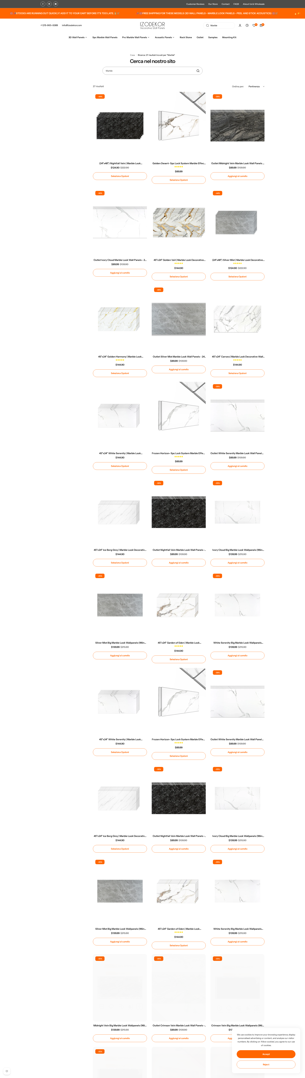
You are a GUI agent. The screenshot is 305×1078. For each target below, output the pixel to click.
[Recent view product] (247, 25)
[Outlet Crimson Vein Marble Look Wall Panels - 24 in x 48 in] (179, 988)
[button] (178, 166)
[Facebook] (43, 4)
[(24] (120, 125)
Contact (226, 4)
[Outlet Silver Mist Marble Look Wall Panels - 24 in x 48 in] (179, 319)
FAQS (236, 4)
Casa (132, 55)
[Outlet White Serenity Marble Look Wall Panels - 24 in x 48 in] (237, 415)
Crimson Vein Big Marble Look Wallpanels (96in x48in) (237, 1025)
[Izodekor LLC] (152, 25)
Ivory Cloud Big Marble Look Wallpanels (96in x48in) (237, 549)
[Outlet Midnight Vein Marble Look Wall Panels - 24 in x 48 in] (237, 125)
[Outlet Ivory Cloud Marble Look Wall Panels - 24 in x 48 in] (120, 222)
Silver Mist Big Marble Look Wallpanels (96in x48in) (119, 642)
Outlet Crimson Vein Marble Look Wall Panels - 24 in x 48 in (179, 1025)
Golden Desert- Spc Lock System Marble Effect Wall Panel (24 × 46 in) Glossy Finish (178, 163)
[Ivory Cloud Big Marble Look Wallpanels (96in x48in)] (237, 512)
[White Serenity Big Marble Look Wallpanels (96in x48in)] (237, 605)
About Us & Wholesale (253, 4)
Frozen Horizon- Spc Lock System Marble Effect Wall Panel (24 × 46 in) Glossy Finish (178, 453)
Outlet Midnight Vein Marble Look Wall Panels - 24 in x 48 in (237, 163)
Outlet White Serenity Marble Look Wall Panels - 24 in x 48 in (237, 453)
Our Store (213, 4)
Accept (266, 1054)
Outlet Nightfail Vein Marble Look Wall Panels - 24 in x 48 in (179, 549)
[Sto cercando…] (207, 25)
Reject (266, 1064)
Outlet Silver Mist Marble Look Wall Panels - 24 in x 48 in (179, 356)
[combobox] (219, 25)
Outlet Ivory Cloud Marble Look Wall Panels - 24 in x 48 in (120, 259)
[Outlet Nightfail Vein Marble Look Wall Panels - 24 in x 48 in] (179, 512)
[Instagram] (49, 4)
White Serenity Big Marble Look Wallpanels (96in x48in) (237, 642)
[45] (179, 222)
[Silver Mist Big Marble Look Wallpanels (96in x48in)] (120, 605)
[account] (240, 25)
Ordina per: (238, 86)
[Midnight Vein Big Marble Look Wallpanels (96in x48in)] (120, 988)
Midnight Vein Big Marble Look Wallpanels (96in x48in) (119, 1025)
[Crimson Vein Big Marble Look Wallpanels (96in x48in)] (237, 988)
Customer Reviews (195, 4)
